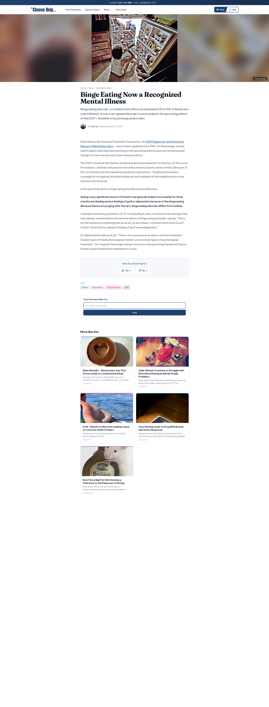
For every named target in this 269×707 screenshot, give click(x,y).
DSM (126, 287)
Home (83, 88)
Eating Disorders (104, 88)
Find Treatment (73, 9)
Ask (234, 9)
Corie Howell (261, 78)
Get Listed (121, 9)
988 (129, 2)
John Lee (94, 126)
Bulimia (85, 287)
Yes (128, 270)
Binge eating (97, 287)
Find (222, 9)
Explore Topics (92, 9)
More (106, 9)
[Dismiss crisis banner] (266, 3)
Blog (91, 88)
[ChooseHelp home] (43, 9)
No (145, 270)
